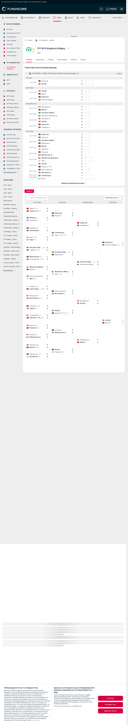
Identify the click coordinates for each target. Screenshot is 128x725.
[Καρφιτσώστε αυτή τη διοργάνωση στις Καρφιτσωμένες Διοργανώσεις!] (68, 48)
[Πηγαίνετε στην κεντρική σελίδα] (19, 9)
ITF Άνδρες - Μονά (46, 40)
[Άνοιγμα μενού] (121, 8)
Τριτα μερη (36, 720)
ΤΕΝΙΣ (30, 40)
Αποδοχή (110, 698)
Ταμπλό (73, 60)
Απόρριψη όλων (110, 704)
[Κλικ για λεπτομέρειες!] (73, 82)
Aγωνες (51, 60)
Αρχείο (83, 60)
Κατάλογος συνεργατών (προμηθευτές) (68, 706)
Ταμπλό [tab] (29, 191)
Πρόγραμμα (62, 60)
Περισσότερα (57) (10, 172)
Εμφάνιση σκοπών (110, 711)
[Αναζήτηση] (101, 8)
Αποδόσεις (40, 60)
